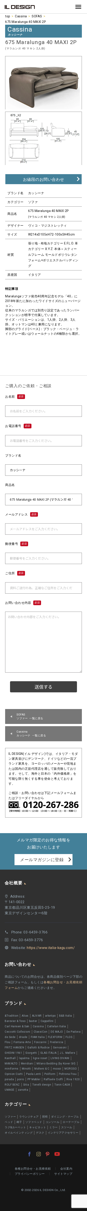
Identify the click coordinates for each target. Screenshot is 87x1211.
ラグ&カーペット (15, 1127)
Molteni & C (42, 1068)
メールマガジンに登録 (42, 859)
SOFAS (37, 16)
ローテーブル (71, 1122)
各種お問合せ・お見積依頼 (33, 1168)
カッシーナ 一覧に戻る (31, 733)
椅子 (19, 1122)
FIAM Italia (38, 1037)
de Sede (10, 1037)
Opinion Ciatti (14, 1074)
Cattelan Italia (56, 1026)
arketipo (50, 1015)
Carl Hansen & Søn (17, 1026)
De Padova (73, 1031)
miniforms (12, 1068)
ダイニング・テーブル (65, 1116)
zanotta (23, 1089)
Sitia (26, 1084)
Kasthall (10, 1058)
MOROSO (70, 1068)
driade (23, 1037)
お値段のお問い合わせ (43, 179)
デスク (40, 1132)
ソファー (10, 1116)
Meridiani (27, 1063)
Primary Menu (78, 7)
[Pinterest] (47, 1154)
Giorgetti (31, 1052)
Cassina (21, 16)
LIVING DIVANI (60, 1058)
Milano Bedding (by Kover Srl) (56, 1063)
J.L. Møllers (67, 1052)
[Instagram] (38, 1154)
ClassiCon (41, 1031)
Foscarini (40, 1042)
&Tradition (11, 1015)
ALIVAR (37, 1015)
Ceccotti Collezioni (17, 1031)
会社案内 (66, 1168)
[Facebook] (29, 1154)
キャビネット (37, 1127)
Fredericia (56, 1042)
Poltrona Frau (68, 1074)
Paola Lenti (33, 1074)
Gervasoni (60, 1047)
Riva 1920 (73, 1079)
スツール (66, 1127)
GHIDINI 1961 (13, 1052)
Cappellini (47, 1021)
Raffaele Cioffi (53, 1079)
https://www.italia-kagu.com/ (51, 948)
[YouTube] (57, 1154)
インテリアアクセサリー (63, 1132)
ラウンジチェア (29, 1116)
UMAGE (9, 1089)
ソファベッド (33, 1122)
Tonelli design (41, 1084)
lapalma (24, 1058)
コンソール (53, 1122)
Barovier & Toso (15, 1021)
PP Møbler (34, 1079)
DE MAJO (57, 1031)
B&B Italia (65, 1015)
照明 (45, 1116)
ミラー (53, 1127)
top (7, 16)
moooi (57, 1068)
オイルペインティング (19, 1132)
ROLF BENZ (12, 1084)
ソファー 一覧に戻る (30, 716)
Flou (7, 1042)
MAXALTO (11, 1063)
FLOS (69, 1037)
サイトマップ (63, 1173)
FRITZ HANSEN (14, 1047)
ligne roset (40, 1058)
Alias (25, 1015)
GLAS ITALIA (48, 1052)
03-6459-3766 (35, 932)
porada (9, 1079)
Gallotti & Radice (38, 1047)
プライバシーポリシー (30, 1173)
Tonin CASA (62, 1084)
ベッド (9, 1122)
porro (20, 1079)
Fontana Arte (22, 1042)
